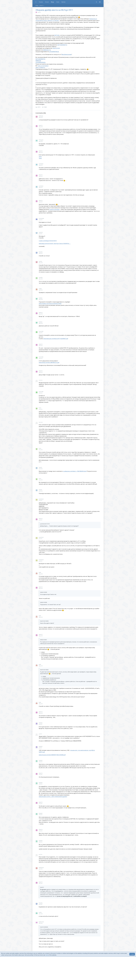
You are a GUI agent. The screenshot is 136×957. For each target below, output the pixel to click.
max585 (40, 277)
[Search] (96, 2)
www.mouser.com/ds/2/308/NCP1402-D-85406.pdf (52, 755)
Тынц (40, 156)
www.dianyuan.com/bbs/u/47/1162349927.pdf (55, 338)
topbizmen (41, 921)
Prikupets (41, 140)
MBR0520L (38, 60)
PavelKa (40, 252)
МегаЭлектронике (67, 54)
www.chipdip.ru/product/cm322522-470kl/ (50, 303)
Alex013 (41, 5)
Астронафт (41, 218)
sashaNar (41, 163)
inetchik (41, 232)
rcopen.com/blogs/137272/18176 (48, 240)
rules (46, 955)
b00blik (40, 298)
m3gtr (40, 288)
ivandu (40, 261)
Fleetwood (41, 867)
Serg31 (40, 467)
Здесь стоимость (40, 67)
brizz (40, 408)
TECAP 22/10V (56, 48)
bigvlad (40, 760)
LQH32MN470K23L (54, 51)
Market (63, 2)
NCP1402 (56, 35)
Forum (47, 2)
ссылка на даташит (54, 209)
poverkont (41, 499)
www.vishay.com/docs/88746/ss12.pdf (49, 362)
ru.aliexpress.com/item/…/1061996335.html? (75, 471)
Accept (132, 954)
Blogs (52, 2)
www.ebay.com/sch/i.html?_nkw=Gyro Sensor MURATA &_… (55, 243)
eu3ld (40, 912)
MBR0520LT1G (47, 50)
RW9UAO (41, 116)
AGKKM (40, 723)
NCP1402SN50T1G (62, 45)
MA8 (40, 572)
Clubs (57, 2)
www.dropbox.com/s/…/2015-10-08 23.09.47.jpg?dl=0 (53, 796)
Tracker (41, 2)
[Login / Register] (99, 2)
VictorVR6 (41, 331)
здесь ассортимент (43, 66)
